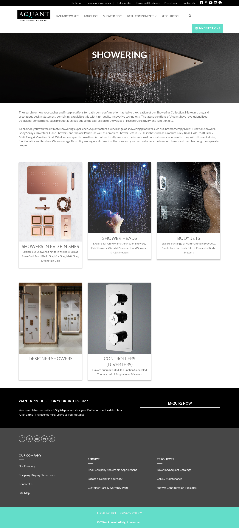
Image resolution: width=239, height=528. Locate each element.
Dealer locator (123, 2)
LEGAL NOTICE (107, 513)
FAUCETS (90, 16)
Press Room (171, 2)
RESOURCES (169, 16)
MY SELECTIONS (209, 28)
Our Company (27, 466)
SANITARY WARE (66, 16)
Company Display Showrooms (37, 475)
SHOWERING (111, 16)
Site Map (24, 493)
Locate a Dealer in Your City (105, 478)
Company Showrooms (98, 2)
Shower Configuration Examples (177, 487)
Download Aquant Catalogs (174, 469)
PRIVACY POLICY (131, 513)
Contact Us (189, 2)
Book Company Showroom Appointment (112, 469)
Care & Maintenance (169, 478)
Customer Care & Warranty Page (108, 487)
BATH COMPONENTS (141, 16)
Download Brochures (147, 2)
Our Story (76, 2)
